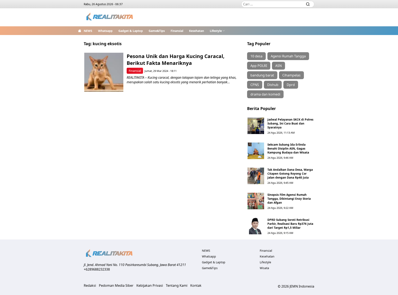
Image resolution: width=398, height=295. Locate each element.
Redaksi (90, 285)
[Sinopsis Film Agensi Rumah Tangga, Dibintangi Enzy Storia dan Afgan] (256, 201)
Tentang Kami (176, 285)
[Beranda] (79, 30)
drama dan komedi (265, 94)
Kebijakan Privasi (149, 285)
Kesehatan (196, 31)
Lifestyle (216, 31)
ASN (278, 65)
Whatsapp (105, 31)
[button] (217, 30)
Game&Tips (157, 31)
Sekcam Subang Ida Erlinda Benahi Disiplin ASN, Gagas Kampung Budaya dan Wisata (288, 148)
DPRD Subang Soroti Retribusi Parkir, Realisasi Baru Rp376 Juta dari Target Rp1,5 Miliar (290, 224)
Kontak (195, 285)
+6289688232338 (97, 269)
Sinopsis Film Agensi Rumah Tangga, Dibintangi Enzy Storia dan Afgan (289, 198)
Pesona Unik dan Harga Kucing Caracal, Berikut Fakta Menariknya (175, 59)
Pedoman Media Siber (116, 285)
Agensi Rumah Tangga (288, 56)
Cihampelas (291, 75)
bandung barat (262, 75)
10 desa (256, 56)
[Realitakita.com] (110, 17)
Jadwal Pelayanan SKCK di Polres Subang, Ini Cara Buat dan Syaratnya (290, 123)
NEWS (88, 31)
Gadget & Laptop (130, 31)
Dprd (291, 84)
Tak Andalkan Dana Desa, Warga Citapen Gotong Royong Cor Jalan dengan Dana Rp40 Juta (290, 173)
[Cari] (307, 4)
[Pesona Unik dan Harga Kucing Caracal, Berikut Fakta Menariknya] (103, 72)
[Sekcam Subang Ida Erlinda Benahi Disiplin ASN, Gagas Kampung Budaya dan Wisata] (256, 151)
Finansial (177, 31)
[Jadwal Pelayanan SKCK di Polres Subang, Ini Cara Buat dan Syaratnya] (256, 125)
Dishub (272, 84)
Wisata (264, 268)
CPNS (254, 84)
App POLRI (258, 65)
